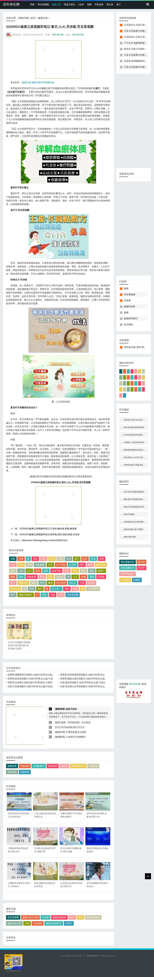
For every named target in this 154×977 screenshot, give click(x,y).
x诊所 (81, 4)
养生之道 (15, 588)
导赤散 (101, 576)
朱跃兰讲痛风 (129, 514)
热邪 (13, 570)
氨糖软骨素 (129, 306)
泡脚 (89, 4)
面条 (34, 582)
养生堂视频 (43, 4)
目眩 (93, 558)
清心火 (59, 576)
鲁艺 (13, 594)
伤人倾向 (125, 580)
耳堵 (80, 917)
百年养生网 (11, 4)
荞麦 (42, 576)
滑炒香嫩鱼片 (127, 568)
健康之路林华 (93, 917)
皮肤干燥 (56, 570)
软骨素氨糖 (129, 294)
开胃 (29, 564)
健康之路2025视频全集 (42, 82)
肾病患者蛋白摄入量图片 (134, 529)
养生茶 (109, 4)
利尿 (31, 588)
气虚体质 (24, 766)
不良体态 (37, 923)
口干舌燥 (60, 564)
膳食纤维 (100, 564)
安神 (75, 588)
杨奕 (57, 722)
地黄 (101, 558)
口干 (75, 576)
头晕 (21, 558)
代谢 (52, 594)
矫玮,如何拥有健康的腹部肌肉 (136, 427)
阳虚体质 (24, 772)
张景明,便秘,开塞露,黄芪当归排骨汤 (138, 465)
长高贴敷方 (38, 766)
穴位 (57, 727)
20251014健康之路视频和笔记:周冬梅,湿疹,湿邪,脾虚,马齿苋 (50, 534)
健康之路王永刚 (30, 917)
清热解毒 (39, 564)
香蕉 (35, 558)
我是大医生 (69, 4)
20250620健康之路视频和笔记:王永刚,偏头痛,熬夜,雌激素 (48, 528)
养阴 (91, 576)
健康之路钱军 (59, 917)
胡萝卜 (101, 570)
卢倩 (27, 923)
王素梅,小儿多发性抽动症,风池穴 (137, 442)
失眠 (13, 558)
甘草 (60, 558)
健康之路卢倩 (14, 923)
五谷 (68, 558)
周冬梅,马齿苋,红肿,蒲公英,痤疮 (136, 420)
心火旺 (72, 564)
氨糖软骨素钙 (130, 318)
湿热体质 (12, 772)
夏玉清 (141, 562)
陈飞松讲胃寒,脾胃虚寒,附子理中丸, (138, 435)
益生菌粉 (128, 324)
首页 (33, 18)
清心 (75, 570)
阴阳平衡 (23, 582)
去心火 (72, 582)
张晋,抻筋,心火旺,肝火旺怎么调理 (137, 457)
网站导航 (24, 18)
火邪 (21, 570)
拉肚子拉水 (71, 709)
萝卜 (13, 582)
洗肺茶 (64, 766)
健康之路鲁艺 (25, 594)
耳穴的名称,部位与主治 (72, 727)
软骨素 (127, 300)
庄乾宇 (68, 923)
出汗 (29, 570)
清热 (21, 564)
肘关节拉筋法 (127, 574)
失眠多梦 (31, 576)
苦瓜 (67, 570)
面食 (21, 576)
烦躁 (46, 570)
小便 (82, 582)
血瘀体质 (12, 766)
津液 (37, 570)
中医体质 (98, 4)
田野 (44, 594)
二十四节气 (93, 588)
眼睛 (13, 576)
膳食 (50, 582)
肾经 (90, 564)
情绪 (67, 588)
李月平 (141, 568)
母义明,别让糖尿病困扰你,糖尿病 (137, 492)
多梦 (85, 558)
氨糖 (126, 288)
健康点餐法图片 (130, 537)
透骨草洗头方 (78, 766)
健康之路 (56, 4)
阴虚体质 (52, 766)
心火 (13, 564)
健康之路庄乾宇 (54, 923)
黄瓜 (83, 570)
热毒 (83, 576)
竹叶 (42, 582)
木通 (61, 594)
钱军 (72, 917)
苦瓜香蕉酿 (72, 594)
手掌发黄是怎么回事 (76, 732)
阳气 (82, 564)
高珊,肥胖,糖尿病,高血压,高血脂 (136, 450)
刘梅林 (137, 580)
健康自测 (60, 732)
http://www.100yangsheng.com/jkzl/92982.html (44, 540)
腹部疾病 (60, 709)
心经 (50, 564)
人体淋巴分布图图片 (76, 737)
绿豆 (43, 558)
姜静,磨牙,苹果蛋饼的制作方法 (136, 499)
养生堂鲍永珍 (127, 562)
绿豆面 (91, 582)
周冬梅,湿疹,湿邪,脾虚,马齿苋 (138, 347)
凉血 (50, 576)
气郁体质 (93, 766)
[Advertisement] (58, 59)
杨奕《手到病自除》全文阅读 (76, 722)
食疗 (118, 4)
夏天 (40, 588)
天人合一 (56, 588)
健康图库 (60, 737)
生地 (52, 558)
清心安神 (60, 582)
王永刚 (45, 917)
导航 (32, 4)
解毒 (91, 570)
